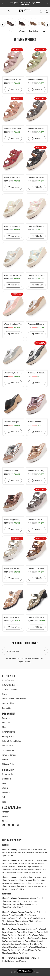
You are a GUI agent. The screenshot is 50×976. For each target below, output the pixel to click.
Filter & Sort (26, 971)
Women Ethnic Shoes (16, 901)
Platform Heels (13, 961)
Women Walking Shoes (19, 924)
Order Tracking (8, 680)
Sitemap (5, 759)
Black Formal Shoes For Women (22, 947)
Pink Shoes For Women (21, 941)
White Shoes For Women (28, 935)
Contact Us (6, 708)
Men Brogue (42, 860)
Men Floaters (8, 863)
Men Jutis (35, 863)
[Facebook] (3, 825)
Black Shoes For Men (31, 877)
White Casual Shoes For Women (31, 950)
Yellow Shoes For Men (24, 886)
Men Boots (32, 860)
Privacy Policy (8, 736)
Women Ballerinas (37, 912)
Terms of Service (9, 755)
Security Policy (8, 750)
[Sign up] (44, 651)
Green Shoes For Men (15, 889)
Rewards (5, 718)
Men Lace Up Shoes (22, 863)
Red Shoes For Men (14, 883)
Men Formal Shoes (21, 852)
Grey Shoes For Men (23, 880)
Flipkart (5, 821)
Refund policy (7, 746)
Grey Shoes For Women (33, 932)
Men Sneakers (18, 872)
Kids (4, 802)
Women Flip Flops (22, 915)
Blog (4, 727)
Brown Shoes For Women (12, 932)
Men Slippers (40, 869)
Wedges (23, 961)
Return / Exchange (9, 685)
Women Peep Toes (16, 918)
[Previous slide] (3, 4)
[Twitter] (17, 825)
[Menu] (3, 11)
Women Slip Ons (28, 921)
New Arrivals (7, 774)
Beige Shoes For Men (31, 883)
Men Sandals (29, 869)
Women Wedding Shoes (17, 907)
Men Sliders (7, 872)
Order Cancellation (9, 689)
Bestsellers (6, 779)
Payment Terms (8, 732)
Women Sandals (31, 918)
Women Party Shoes (16, 904)
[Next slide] (47, 4)
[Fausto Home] (25, 11)
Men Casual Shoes (35, 849)
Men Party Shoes (36, 852)
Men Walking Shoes (33, 872)
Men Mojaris (28, 866)
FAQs (4, 694)
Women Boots (8, 915)
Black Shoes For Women (35, 929)
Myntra (5, 816)
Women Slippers (15, 921)
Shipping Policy (8, 764)
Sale (4, 797)
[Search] (9, 11)
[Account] (41, 11)
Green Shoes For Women (27, 938)
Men (4, 783)
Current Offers (8, 703)
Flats (32, 958)
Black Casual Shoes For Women (15, 953)
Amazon (5, 812)
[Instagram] (8, 825)
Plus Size (5, 793)
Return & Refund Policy (11, 741)
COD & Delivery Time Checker (14, 699)
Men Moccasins (15, 866)
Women (5, 788)
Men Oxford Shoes (15, 869)
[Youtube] (13, 825)
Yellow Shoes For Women (19, 944)
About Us (6, 723)
